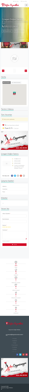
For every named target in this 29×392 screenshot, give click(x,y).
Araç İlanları (15, 345)
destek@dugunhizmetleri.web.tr (15, 334)
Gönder (15, 244)
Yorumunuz (5, 230)
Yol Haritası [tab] (7, 82)
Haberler (15, 340)
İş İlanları (15, 347)
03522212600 (17, 161)
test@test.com (17, 158)
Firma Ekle (24, 1)
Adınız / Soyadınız (6, 213)
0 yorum (16, 128)
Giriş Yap (16, 1)
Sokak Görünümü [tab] (16, 82)
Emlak (15, 343)
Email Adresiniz (5, 219)
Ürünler (15, 349)
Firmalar (15, 338)
